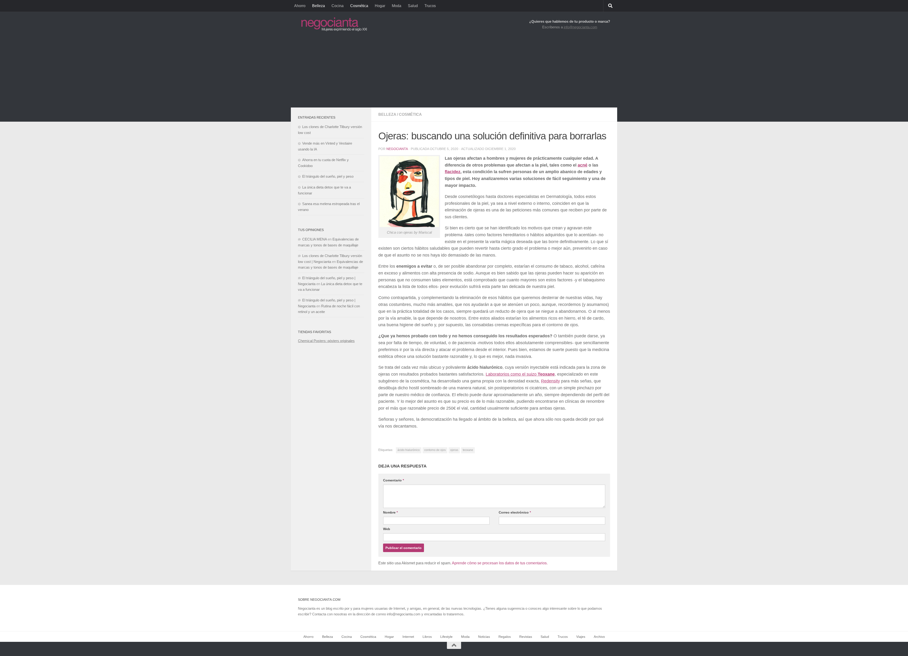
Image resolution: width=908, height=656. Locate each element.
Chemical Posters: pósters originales (326, 341)
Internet (408, 637)
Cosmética (359, 6)
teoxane (468, 450)
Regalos (504, 637)
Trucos (430, 6)
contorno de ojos (435, 450)
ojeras (454, 450)
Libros (427, 637)
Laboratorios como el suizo (520, 374)
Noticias (484, 637)
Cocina (338, 6)
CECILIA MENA (314, 239)
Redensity (550, 381)
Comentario (393, 480)
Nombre (390, 512)
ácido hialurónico (408, 450)
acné (582, 165)
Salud (413, 6)
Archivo (599, 637)
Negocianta (397, 149)
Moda (396, 6)
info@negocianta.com (580, 27)
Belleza (318, 6)
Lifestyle (446, 637)
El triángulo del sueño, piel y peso (328, 176)
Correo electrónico (515, 512)
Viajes (580, 637)
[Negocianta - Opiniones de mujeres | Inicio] (332, 24)
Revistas (525, 637)
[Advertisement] (454, 72)
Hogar (380, 6)
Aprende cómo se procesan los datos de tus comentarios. (500, 563)
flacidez (452, 171)
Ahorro (300, 6)
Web (386, 529)
